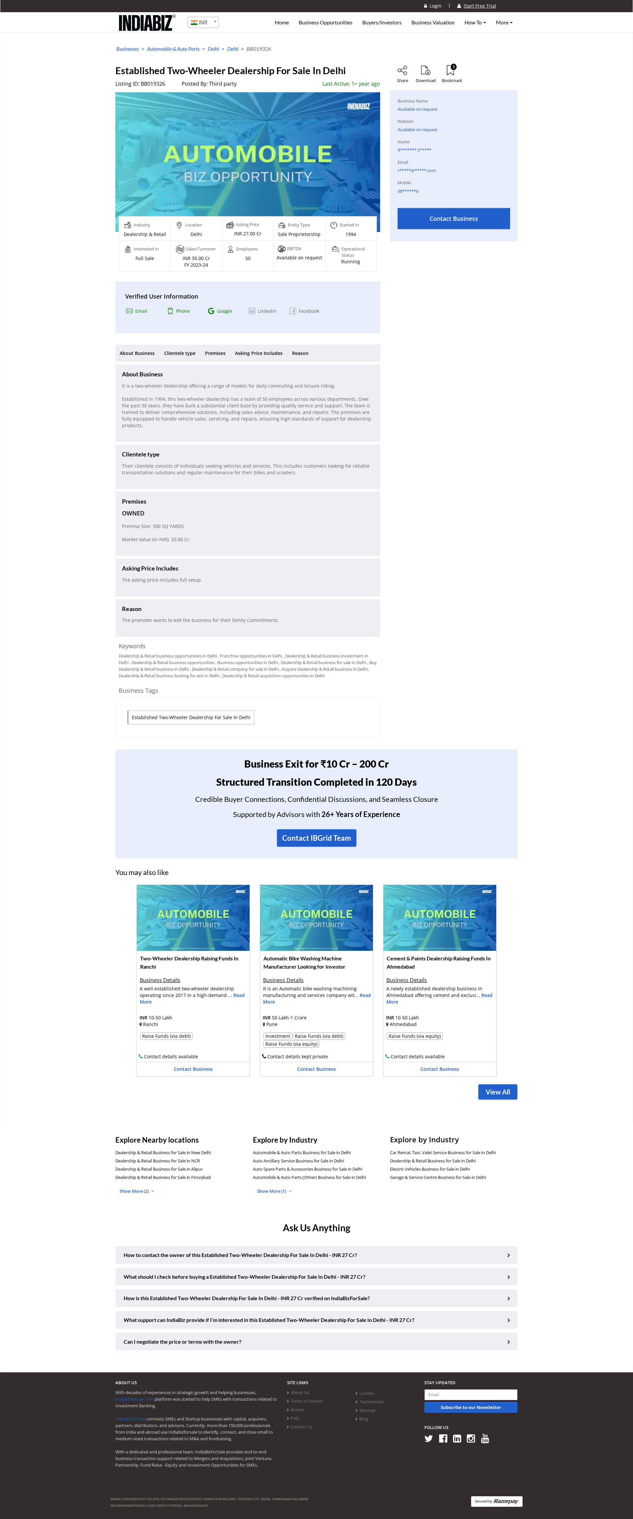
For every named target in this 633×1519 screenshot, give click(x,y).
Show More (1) (272, 1191)
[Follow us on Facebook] (445, 1438)
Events (297, 1410)
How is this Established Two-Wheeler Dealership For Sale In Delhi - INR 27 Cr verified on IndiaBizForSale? (247, 1298)
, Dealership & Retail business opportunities (172, 662)
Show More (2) (135, 1191)
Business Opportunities (325, 22)
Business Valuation (433, 22)
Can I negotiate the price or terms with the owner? (182, 1341)
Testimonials (371, 1402)
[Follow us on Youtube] (487, 1438)
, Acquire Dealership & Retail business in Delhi (324, 669)
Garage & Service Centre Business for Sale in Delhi (438, 1177)
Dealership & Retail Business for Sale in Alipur (159, 1169)
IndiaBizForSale (130, 1419)
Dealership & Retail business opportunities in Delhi (168, 656)
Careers (366, 1393)
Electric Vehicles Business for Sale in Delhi (430, 1169)
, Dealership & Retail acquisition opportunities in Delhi (272, 676)
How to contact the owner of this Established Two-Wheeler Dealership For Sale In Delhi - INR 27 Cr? (240, 1255)
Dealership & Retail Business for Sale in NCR (157, 1161)
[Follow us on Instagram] (473, 1438)
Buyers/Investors (382, 22)
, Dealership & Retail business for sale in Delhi (322, 662)
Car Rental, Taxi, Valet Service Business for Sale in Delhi (443, 1152)
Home (282, 22)
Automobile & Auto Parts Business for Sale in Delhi (302, 1152)
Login (434, 6)
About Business (137, 353)
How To (474, 22)
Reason (300, 353)
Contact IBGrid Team (316, 837)
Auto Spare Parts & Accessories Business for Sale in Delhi (307, 1169)
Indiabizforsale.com (134, 1399)
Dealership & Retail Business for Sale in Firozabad (163, 1177)
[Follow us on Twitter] (431, 1438)
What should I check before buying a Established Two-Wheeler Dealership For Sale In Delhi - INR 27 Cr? (244, 1276)
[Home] (147, 28)
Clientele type (180, 353)
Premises (215, 353)
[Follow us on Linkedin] (459, 1438)
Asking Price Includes (259, 353)
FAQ (295, 1418)
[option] (193, 983)
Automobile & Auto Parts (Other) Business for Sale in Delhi (309, 1177)
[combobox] (203, 22)
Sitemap (367, 1410)
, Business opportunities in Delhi (246, 662)
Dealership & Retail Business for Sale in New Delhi (163, 1152)
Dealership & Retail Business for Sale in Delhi (433, 1161)
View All (498, 1092)
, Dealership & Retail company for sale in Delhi (234, 669)
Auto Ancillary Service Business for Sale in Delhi (298, 1161)
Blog (363, 1419)
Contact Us (301, 1427)
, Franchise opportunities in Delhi (250, 656)
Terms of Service (307, 1401)
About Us (300, 1392)
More (502, 22)
